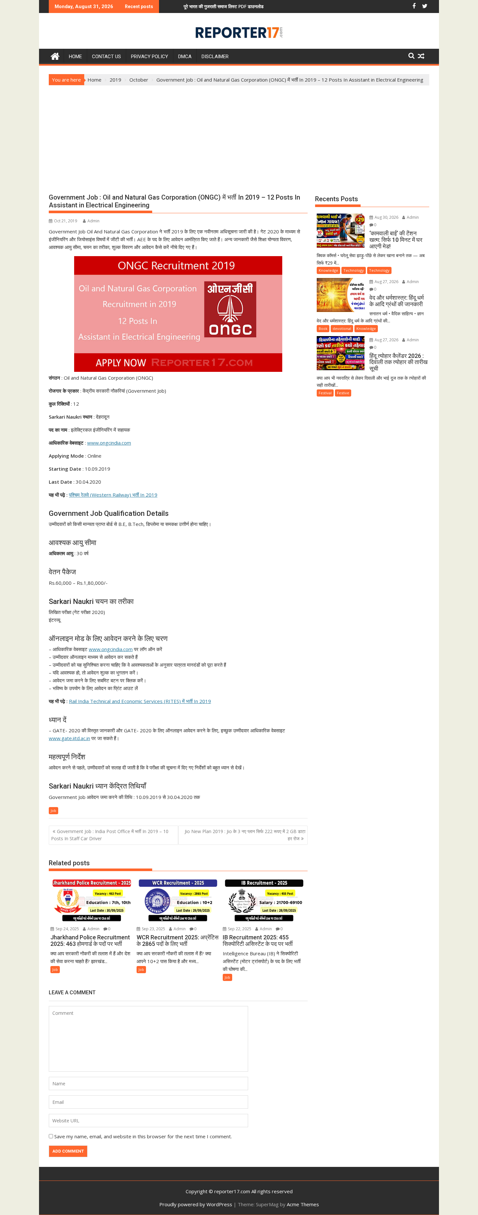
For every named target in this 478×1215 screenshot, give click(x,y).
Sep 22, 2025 (239, 929)
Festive (343, 392)
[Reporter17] (55, 55)
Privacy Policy (149, 56)
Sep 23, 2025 (153, 929)
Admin (93, 221)
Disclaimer (215, 56)
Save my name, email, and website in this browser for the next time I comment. (143, 1136)
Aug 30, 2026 (386, 217)
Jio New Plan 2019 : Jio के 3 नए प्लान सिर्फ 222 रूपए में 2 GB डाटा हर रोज (245, 835)
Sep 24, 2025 (67, 929)
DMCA (185, 56)
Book (323, 328)
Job (53, 810)
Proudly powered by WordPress (195, 1204)
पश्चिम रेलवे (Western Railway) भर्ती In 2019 (113, 494)
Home (75, 56)
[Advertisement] (239, 134)
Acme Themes (303, 1204)
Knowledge (328, 270)
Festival (325, 392)
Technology (353, 270)
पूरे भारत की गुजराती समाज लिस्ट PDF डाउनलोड (186, 6)
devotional (342, 328)
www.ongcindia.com (109, 442)
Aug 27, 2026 (386, 281)
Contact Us (106, 56)
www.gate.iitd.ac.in (69, 738)
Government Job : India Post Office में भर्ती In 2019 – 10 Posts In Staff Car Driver (109, 835)
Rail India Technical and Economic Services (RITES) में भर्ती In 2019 (140, 701)
